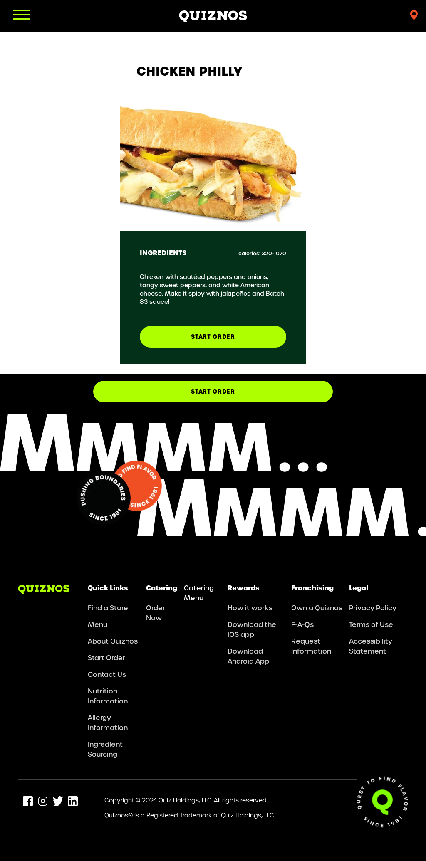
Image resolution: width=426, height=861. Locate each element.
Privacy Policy (372, 608)
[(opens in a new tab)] (28, 801)
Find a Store (108, 608)
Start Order (213, 391)
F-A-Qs (302, 624)
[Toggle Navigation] (21, 15)
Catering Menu (199, 593)
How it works (250, 608)
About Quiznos (113, 641)
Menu (97, 624)
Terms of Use (371, 624)
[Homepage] (213, 16)
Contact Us (107, 674)
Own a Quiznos (316, 608)
